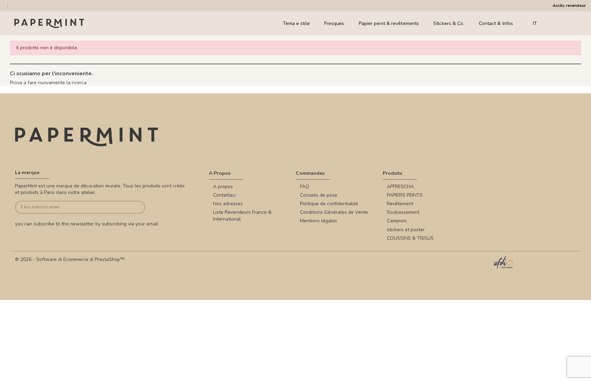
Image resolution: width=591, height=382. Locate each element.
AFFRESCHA (400, 186)
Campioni (397, 221)
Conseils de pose (318, 195)
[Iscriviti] (131, 207)
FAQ (304, 186)
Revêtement (400, 203)
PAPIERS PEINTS (405, 195)
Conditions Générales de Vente (334, 212)
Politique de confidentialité (329, 203)
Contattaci (224, 195)
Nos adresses (228, 203)
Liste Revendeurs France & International (242, 215)
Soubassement (403, 212)
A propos (223, 186)
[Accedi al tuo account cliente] (563, 23)
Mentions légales (318, 221)
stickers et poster (406, 229)
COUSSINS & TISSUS (410, 238)
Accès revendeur (569, 5)
